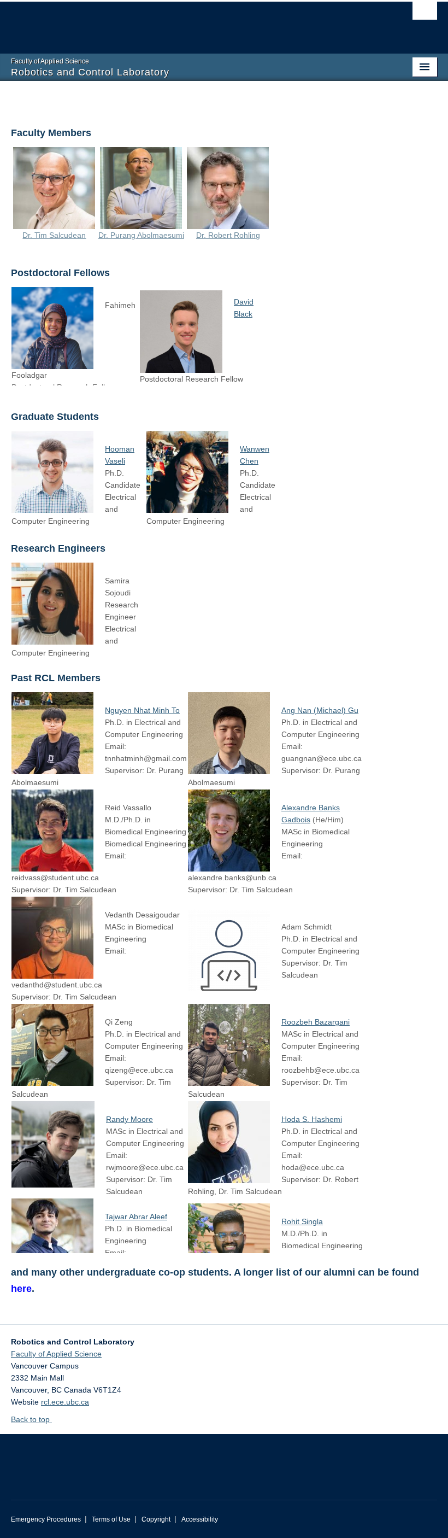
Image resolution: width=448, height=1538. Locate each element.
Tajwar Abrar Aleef (136, 1216)
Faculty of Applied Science (56, 1353)
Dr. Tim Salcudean (54, 235)
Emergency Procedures (46, 1519)
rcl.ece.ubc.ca (65, 1401)
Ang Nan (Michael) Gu (319, 710)
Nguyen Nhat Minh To (142, 710)
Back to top (31, 1419)
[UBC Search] (424, 14)
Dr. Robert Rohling (228, 235)
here (21, 1288)
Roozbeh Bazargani (315, 1021)
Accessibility (199, 1519)
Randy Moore (129, 1119)
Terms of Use (111, 1519)
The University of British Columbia (192, 22)
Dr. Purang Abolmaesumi (141, 235)
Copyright (156, 1519)
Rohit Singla (302, 1221)
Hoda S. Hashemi (311, 1119)
